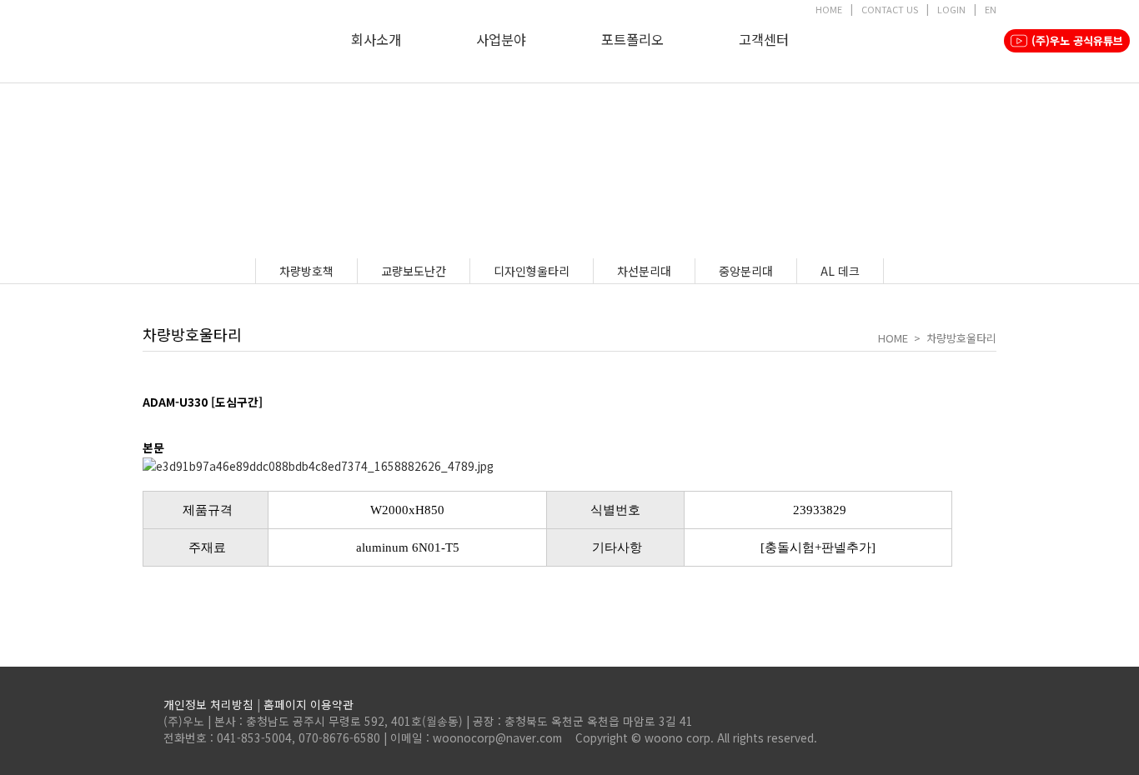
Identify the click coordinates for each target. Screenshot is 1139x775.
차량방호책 (306, 270)
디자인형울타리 (532, 270)
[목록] (151, 424)
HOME (828, 9)
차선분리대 (644, 270)
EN (990, 9)
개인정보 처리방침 (208, 704)
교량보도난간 (413, 270)
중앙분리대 (746, 270)
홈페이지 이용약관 (308, 704)
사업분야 (501, 39)
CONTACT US (889, 9)
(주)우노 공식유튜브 (1077, 40)
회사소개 (376, 39)
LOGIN (951, 9)
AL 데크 (840, 270)
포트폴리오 (632, 39)
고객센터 (764, 39)
